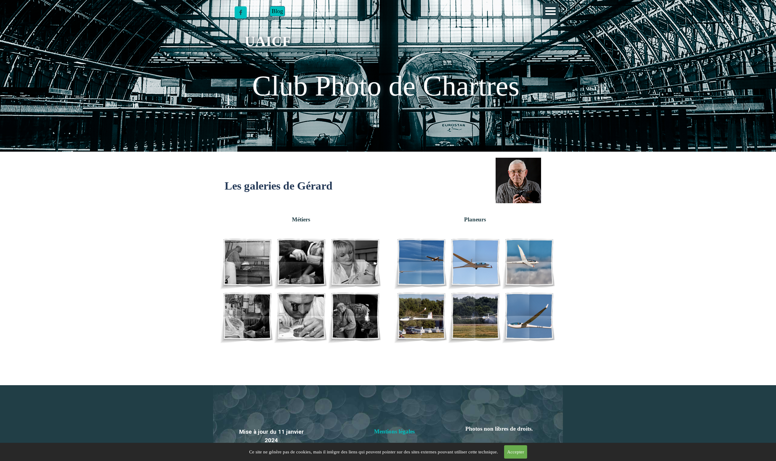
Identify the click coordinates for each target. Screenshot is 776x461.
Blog (277, 11)
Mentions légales (394, 431)
